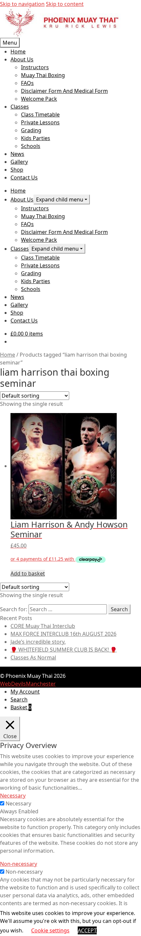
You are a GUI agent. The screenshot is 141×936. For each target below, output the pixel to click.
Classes (19, 106)
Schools (30, 146)
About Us (21, 59)
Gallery (19, 161)
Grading (31, 130)
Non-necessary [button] (18, 863)
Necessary (18, 803)
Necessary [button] (13, 795)
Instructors (35, 67)
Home (18, 51)
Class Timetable (40, 114)
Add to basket (27, 573)
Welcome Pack (39, 98)
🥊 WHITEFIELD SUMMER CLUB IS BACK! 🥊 (63, 649)
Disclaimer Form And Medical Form (64, 90)
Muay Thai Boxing (43, 75)
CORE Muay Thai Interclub (42, 626)
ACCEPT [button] (87, 930)
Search (19, 699)
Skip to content (65, 4)
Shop (16, 169)
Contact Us (24, 177)
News (17, 153)
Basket (20, 707)
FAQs (27, 83)
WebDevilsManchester (28, 683)
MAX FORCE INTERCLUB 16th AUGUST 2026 (63, 633)
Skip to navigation (22, 4)
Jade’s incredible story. (38, 641)
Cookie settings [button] (50, 930)
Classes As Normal (33, 657)
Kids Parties (35, 138)
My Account (25, 691)
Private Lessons (40, 122)
